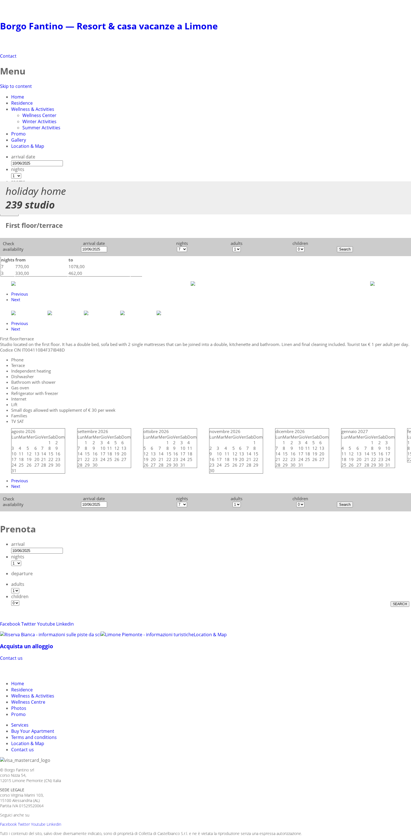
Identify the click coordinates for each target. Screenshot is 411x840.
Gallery (18, 140)
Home (17, 97)
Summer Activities (41, 128)
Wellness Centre (28, 702)
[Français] (35, 670)
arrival (18, 544)
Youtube (46, 624)
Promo (18, 134)
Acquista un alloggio (26, 646)
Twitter (28, 624)
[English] (25, 670)
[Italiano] (15, 670)
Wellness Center (39, 115)
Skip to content (16, 86)
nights (17, 169)
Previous (19, 294)
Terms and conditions (34, 737)
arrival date (23, 157)
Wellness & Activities (32, 109)
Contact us (11, 658)
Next (15, 299)
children (20, 596)
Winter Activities (39, 121)
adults (17, 584)
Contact (8, 56)
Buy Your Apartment (32, 731)
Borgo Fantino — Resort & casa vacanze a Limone (109, 26)
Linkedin (65, 624)
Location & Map (27, 146)
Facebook (10, 624)
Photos (18, 708)
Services (20, 725)
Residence (22, 103)
